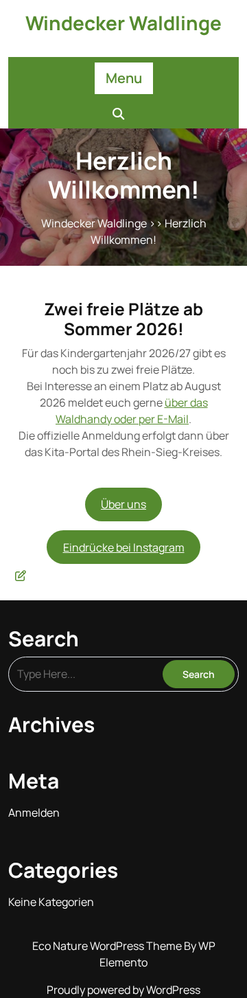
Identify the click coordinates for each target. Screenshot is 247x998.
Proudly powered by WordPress (123, 989)
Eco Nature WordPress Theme (108, 945)
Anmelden (34, 812)
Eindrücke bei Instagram (124, 547)
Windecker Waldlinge (123, 23)
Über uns (123, 504)
